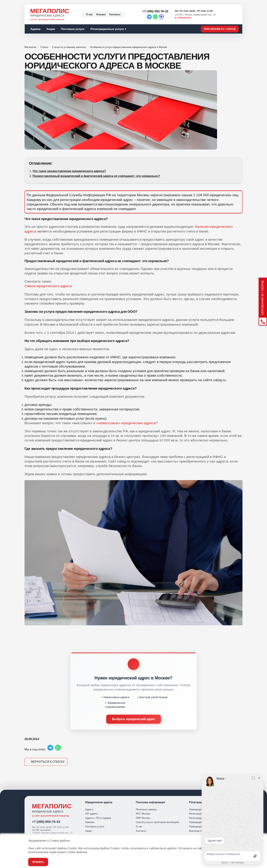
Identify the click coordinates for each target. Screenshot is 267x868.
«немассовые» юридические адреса (126, 423)
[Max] (161, 16)
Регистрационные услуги (107, 28)
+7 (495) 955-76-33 (46, 822)
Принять (38, 862)
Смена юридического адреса (48, 286)
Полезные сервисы (146, 809)
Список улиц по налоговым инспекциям (157, 822)
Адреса (35, 28)
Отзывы (101, 14)
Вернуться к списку (47, 761)
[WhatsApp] (155, 16)
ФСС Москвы (143, 813)
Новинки (89, 822)
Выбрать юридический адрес (133, 719)
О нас (89, 14)
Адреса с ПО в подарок (98, 818)
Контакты (114, 14)
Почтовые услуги (72, 28)
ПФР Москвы (143, 818)
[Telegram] (149, 16)
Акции (50, 28)
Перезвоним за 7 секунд (220, 29)
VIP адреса (91, 813)
